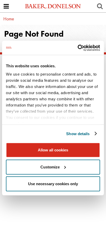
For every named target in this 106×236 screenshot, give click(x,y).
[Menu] (6, 6)
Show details (78, 133)
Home (8, 19)
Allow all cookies (53, 150)
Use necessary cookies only (53, 184)
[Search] (100, 6)
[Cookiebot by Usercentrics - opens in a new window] (77, 47)
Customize (50, 167)
